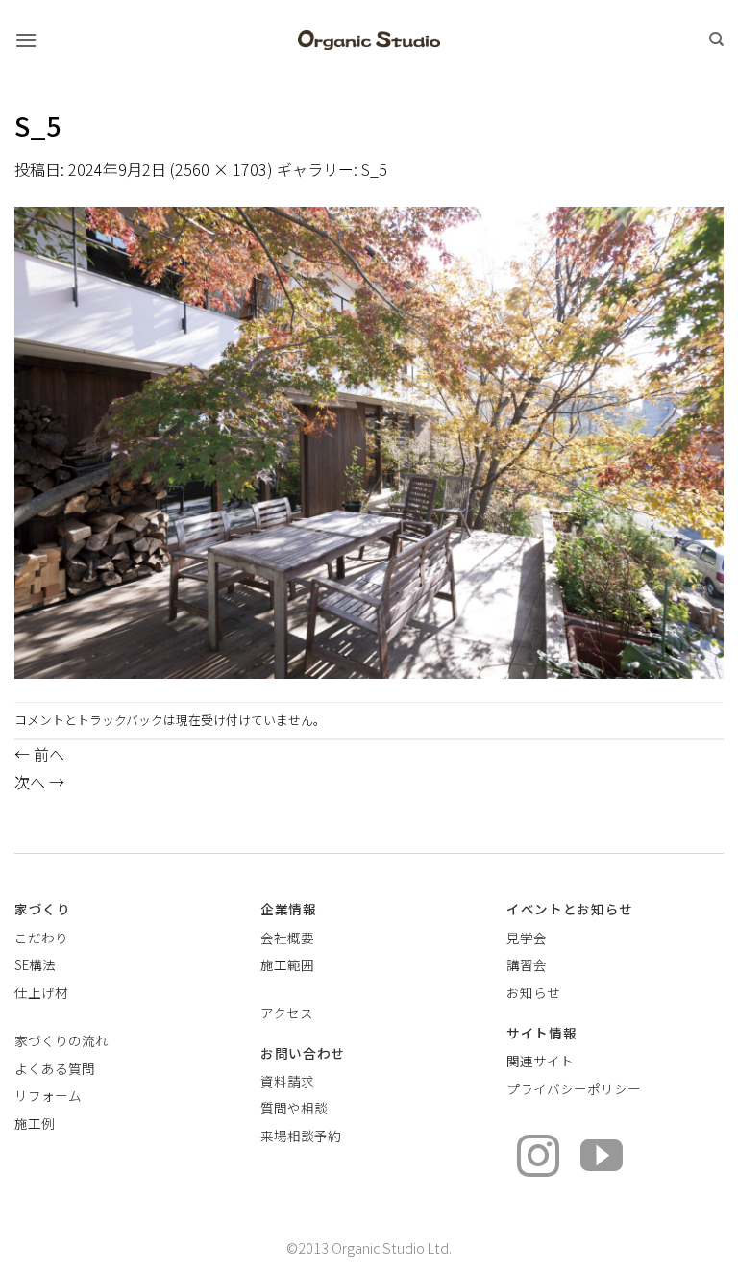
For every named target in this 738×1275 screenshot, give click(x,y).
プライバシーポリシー (573, 1088)
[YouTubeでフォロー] (601, 1159)
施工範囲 (287, 964)
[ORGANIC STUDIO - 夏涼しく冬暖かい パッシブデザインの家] (369, 40)
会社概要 (287, 937)
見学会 (526, 937)
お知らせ (533, 992)
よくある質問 (54, 1068)
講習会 (526, 964)
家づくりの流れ (61, 1040)
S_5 (374, 169)
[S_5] (369, 440)
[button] (25, 39)
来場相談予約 (300, 1135)
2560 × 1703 (221, 169)
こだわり (41, 937)
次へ (39, 781)
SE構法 (35, 964)
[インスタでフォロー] (538, 1159)
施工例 (34, 1123)
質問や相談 (294, 1107)
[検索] (716, 39)
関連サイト (540, 1060)
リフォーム (48, 1095)
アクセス (286, 1012)
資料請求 (287, 1080)
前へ (39, 753)
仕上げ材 (41, 992)
